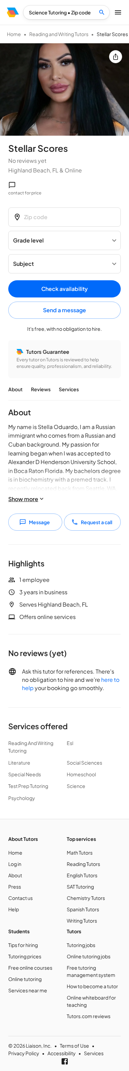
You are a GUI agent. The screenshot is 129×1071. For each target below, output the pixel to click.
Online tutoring (25, 979)
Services (69, 389)
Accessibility (61, 1053)
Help (13, 909)
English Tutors (82, 875)
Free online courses (30, 968)
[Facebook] (65, 1061)
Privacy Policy (23, 1053)
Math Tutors (80, 852)
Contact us (20, 898)
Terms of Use (74, 1045)
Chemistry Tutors (86, 898)
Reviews (41, 389)
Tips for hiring (23, 945)
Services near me (27, 990)
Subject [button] (23, 263)
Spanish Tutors (83, 909)
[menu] (13, 12)
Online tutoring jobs (88, 956)
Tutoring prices (24, 956)
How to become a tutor (92, 986)
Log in (14, 864)
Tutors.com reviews (88, 1016)
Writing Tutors (82, 920)
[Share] (115, 56)
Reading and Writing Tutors (58, 34)
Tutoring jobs (81, 945)
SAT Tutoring (80, 886)
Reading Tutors (83, 864)
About (15, 389)
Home (14, 34)
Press (14, 886)
